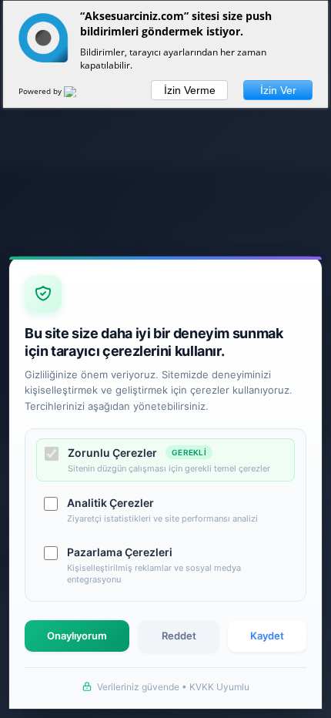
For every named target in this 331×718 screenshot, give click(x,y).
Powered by (41, 91)
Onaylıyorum (77, 635)
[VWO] (79, 94)
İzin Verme (190, 90)
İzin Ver (278, 90)
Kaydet (267, 635)
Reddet (179, 635)
